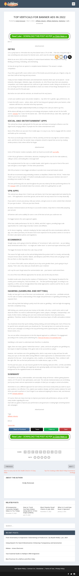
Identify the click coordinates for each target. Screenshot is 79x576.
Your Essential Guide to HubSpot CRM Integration (22, 554)
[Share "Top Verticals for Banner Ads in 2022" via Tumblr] (37, 452)
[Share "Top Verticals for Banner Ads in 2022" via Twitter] (29, 452)
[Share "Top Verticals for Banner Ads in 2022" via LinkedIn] (44, 452)
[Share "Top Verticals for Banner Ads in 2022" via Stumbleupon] (52, 452)
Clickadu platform (17, 394)
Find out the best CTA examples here (49, 338)
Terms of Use (49, 569)
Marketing (62, 21)
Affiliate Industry (41, 21)
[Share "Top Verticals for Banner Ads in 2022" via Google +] (33, 452)
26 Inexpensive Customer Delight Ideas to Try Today (13, 509)
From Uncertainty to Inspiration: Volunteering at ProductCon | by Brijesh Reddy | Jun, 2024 (37, 537)
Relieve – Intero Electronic (14, 548)
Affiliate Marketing (52, 21)
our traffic (56, 152)
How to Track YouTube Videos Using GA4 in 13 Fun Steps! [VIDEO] (30, 510)
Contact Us (31, 569)
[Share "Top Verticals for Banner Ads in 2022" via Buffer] (48, 452)
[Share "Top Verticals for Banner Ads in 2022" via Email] (56, 452)
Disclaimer (39, 569)
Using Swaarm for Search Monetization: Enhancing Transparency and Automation (34, 543)
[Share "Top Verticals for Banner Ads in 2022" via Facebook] (25, 452)
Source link (11, 425)
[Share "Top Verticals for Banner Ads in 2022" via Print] (60, 452)
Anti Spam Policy (20, 569)
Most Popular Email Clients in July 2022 (47, 508)
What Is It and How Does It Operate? (64, 508)
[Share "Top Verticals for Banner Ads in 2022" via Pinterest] (40, 452)
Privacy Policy (60, 569)
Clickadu (15, 114)
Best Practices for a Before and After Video (20, 559)
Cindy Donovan (20, 21)
